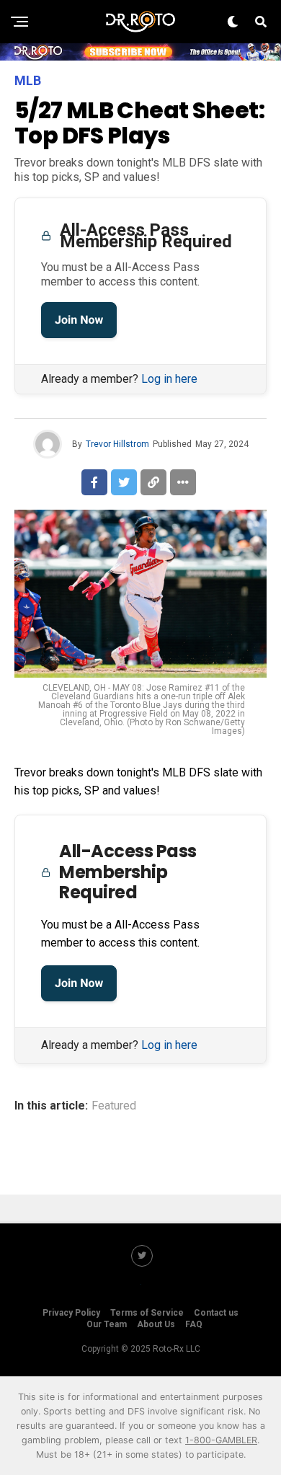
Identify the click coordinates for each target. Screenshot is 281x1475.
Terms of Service (147, 1313)
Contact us (216, 1313)
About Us (156, 1324)
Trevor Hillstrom (117, 444)
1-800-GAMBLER (221, 1440)
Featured (114, 1106)
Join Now (79, 320)
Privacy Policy (71, 1313)
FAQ (193, 1324)
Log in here (169, 379)
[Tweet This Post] (124, 482)
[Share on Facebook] (94, 482)
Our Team (106, 1324)
